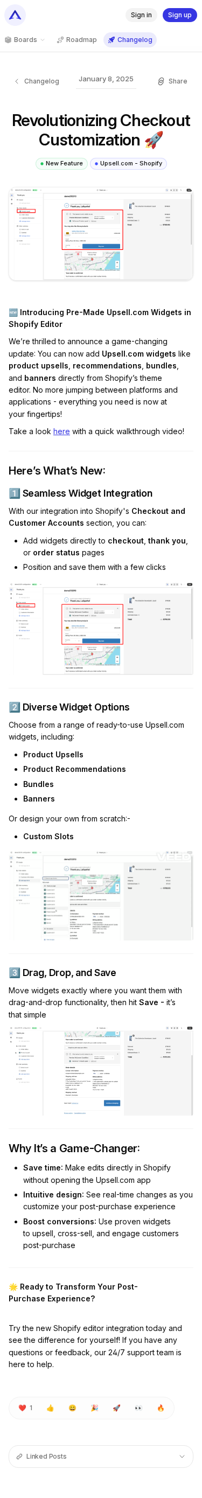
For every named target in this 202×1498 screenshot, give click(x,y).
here (61, 431)
